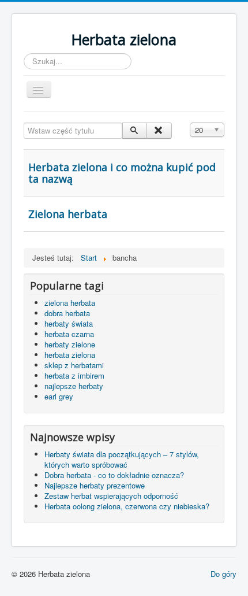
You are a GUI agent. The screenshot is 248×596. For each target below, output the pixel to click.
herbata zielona (69, 354)
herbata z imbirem (74, 375)
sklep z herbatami (74, 365)
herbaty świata (68, 323)
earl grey (58, 396)
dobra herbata (67, 313)
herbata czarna (69, 333)
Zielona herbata (67, 214)
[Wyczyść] (158, 131)
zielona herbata (69, 302)
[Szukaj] (134, 131)
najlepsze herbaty (73, 385)
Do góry (223, 573)
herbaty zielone (69, 344)
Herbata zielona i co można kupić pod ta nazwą (122, 173)
